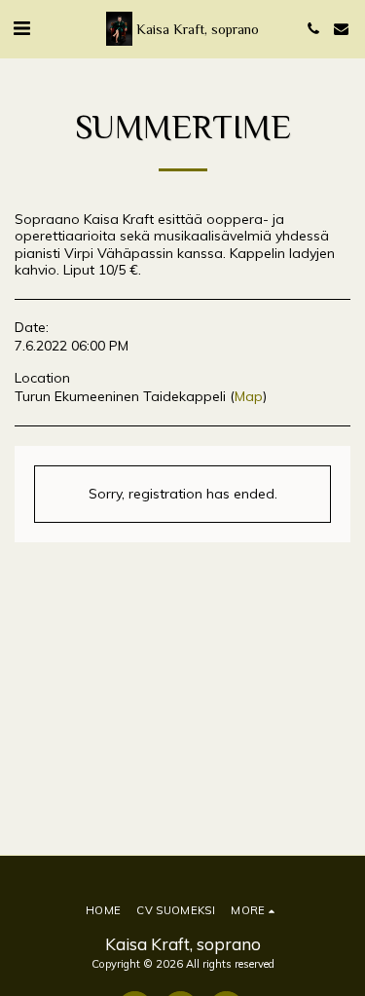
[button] (21, 28)
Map (249, 396)
